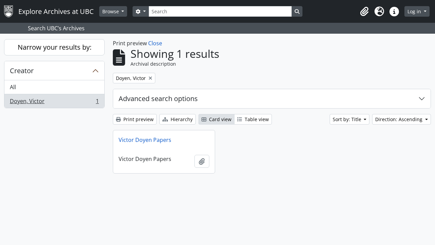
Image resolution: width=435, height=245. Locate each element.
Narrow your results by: (54, 47)
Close (155, 43)
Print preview (138, 119)
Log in (414, 11)
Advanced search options (158, 98)
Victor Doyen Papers (145, 140)
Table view (256, 119)
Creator (22, 70)
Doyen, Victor (54, 102)
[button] (364, 11)
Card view (219, 119)
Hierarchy (181, 119)
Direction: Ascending (399, 119)
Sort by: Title (348, 119)
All (13, 87)
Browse (111, 11)
